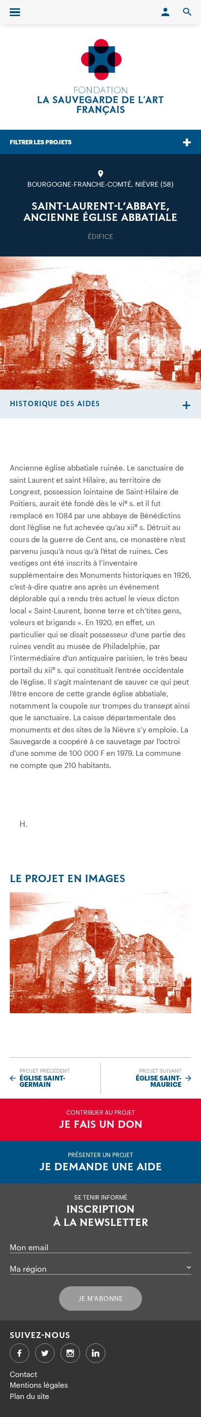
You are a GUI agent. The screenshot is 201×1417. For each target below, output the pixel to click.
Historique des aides (55, 404)
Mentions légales (39, 1384)
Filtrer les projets (41, 141)
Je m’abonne (101, 1298)
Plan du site (29, 1396)
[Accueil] (100, 77)
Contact (23, 1374)
